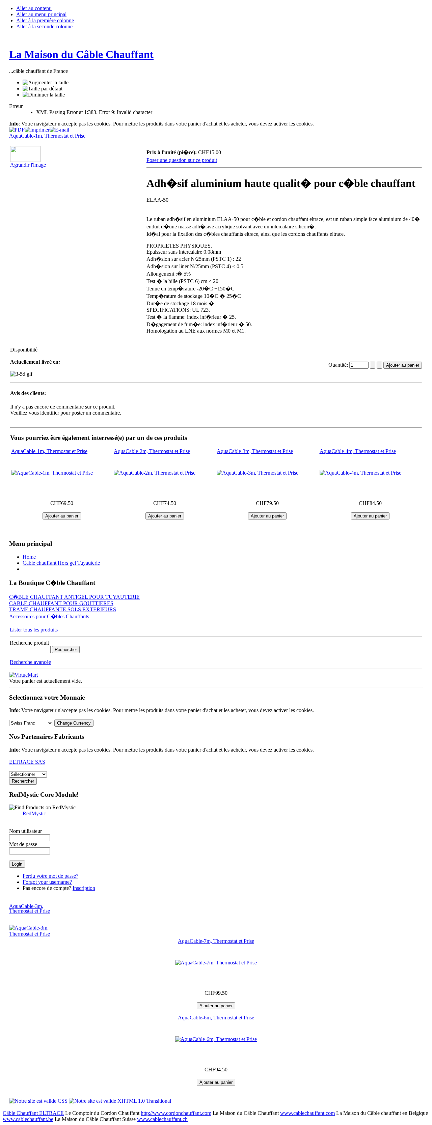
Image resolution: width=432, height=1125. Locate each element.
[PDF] (17, 128)
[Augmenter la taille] (46, 83)
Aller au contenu (34, 8)
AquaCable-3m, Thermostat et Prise (255, 451)
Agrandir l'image (28, 165)
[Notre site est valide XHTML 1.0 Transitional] (120, 1101)
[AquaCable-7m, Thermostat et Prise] (216, 962)
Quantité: (338, 365)
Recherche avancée (30, 662)
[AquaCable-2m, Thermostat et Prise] (154, 473)
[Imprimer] (37, 128)
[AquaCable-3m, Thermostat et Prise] (257, 473)
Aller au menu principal (41, 14)
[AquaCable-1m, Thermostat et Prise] (52, 473)
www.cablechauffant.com (307, 1113)
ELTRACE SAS (27, 762)
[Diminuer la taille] (44, 95)
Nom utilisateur (25, 831)
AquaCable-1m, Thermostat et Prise (47, 136)
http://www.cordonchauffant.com (176, 1113)
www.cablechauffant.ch (162, 1119)
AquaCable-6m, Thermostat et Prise (216, 1017)
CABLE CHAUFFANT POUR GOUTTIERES (61, 603)
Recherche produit (29, 643)
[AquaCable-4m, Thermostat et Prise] (360, 473)
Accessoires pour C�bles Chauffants (49, 616)
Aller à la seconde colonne (44, 26)
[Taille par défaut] (42, 89)
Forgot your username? (47, 882)
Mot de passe (23, 844)
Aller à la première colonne (45, 20)
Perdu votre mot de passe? (50, 876)
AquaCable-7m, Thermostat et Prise (216, 941)
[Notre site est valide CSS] (39, 1101)
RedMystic (34, 813)
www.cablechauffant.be (28, 1119)
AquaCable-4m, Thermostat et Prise (358, 451)
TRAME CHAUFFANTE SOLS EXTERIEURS (62, 609)
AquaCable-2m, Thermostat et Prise (152, 451)
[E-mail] (59, 128)
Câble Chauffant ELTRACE (33, 1113)
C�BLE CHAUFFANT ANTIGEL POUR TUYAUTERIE (74, 597)
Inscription (84, 888)
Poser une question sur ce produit (181, 160)
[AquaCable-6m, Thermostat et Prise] (216, 1039)
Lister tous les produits (34, 629)
